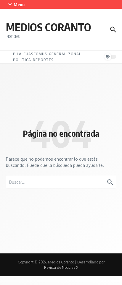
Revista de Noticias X (61, 267)
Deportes (43, 59)
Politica (22, 59)
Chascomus (35, 53)
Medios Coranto (48, 27)
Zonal (74, 53)
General (57, 53)
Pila (17, 53)
